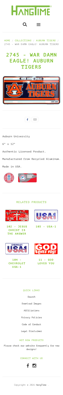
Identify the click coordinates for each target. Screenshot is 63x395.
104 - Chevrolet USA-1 (17, 263)
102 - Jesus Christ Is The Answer (17, 230)
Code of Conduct (31, 324)
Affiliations (31, 310)
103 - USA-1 (46, 226)
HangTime (42, 385)
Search (31, 297)
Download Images (31, 303)
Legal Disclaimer (31, 331)
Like (27, 119)
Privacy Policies (31, 317)
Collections (23, 40)
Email (35, 119)
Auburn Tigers (46, 40)
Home (7, 40)
